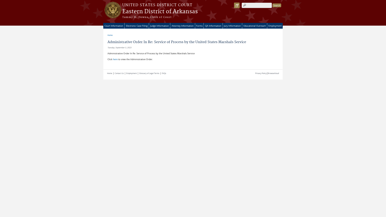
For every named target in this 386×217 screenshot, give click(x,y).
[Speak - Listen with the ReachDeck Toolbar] (237, 5)
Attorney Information (183, 25)
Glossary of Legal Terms (149, 73)
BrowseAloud (273, 73)
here (115, 59)
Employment (275, 25)
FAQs (164, 73)
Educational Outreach (255, 25)
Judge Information (159, 25)
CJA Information (213, 25)
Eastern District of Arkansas (160, 11)
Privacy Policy (261, 73)
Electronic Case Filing (137, 25)
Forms (199, 25)
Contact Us (119, 73)
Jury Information (232, 25)
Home (110, 35)
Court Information (113, 25)
